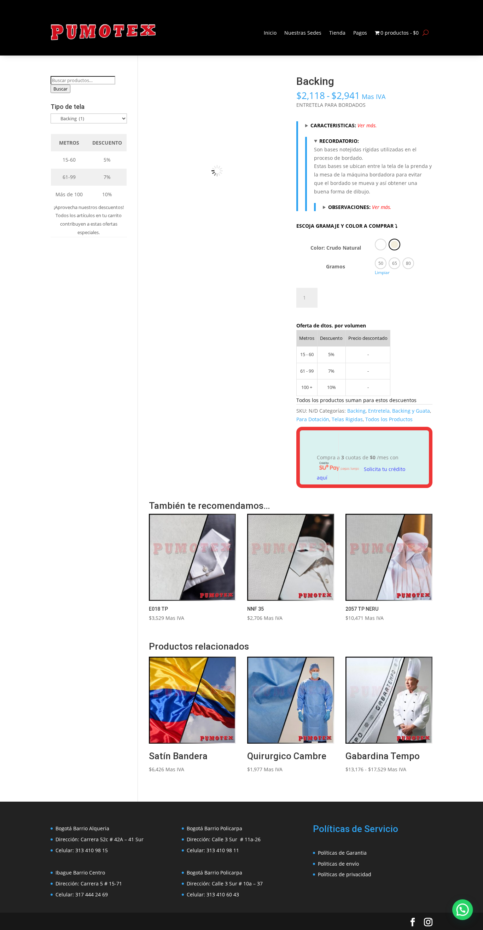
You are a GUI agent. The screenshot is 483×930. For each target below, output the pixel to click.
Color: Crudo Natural (335, 247)
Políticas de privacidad (344, 874)
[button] (273, 87)
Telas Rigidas (347, 419)
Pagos (360, 32)
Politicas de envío (338, 863)
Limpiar (382, 272)
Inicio (270, 32)
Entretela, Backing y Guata (399, 410)
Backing (356, 410)
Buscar (60, 89)
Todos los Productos (389, 419)
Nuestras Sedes (302, 32)
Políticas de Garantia (342, 852)
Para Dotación (312, 419)
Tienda (337, 32)
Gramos (335, 266)
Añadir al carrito (358, 296)
